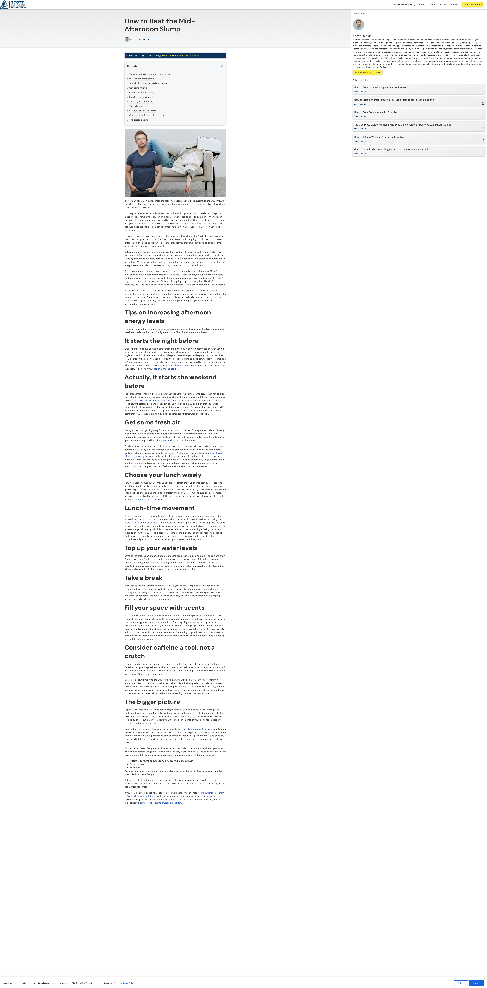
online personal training (198, 729)
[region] (243, 982)
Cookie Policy (128, 983)
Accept (476, 983)
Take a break (135, 106)
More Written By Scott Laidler (367, 72)
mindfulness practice (182, 365)
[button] (222, 66)
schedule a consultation (141, 796)
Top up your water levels (141, 101)
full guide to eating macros (146, 499)
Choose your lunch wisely (142, 92)
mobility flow (150, 539)
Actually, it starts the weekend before (148, 83)
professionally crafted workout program (160, 802)
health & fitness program (211, 792)
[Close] (484, 978)
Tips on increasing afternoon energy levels (150, 74)
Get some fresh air (138, 87)
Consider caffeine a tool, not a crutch (148, 115)
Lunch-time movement (141, 97)
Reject (461, 983)
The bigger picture (138, 119)
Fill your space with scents (142, 110)
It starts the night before (141, 78)
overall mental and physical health (142, 522)
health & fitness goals (165, 368)
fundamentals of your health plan (154, 400)
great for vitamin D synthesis (175, 440)
